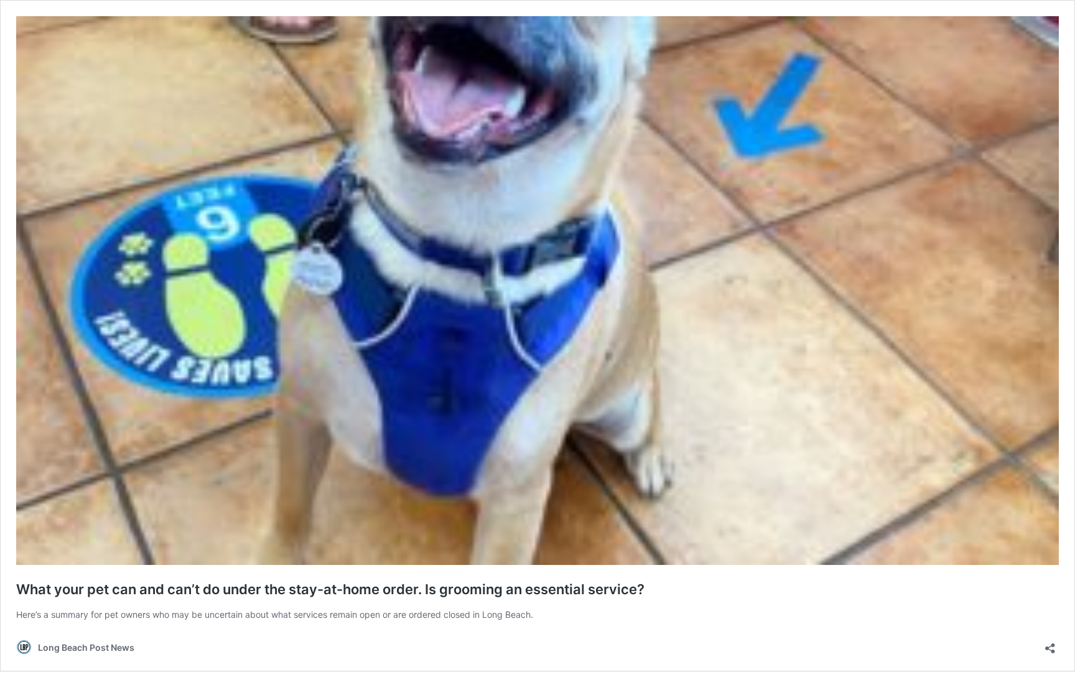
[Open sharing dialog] (1050, 644)
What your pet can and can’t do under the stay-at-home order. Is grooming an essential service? (330, 589)
